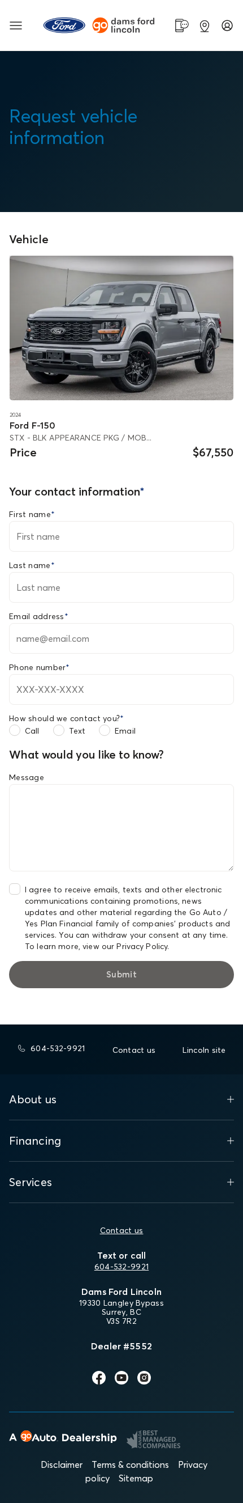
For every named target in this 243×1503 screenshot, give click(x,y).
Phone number (39, 667)
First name (32, 514)
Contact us (122, 1230)
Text (77, 731)
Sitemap (136, 1478)
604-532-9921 (121, 1266)
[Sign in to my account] (227, 25)
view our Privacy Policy (125, 946)
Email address (38, 616)
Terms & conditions (130, 1464)
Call (32, 731)
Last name (32, 565)
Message (26, 777)
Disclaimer (62, 1464)
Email (125, 731)
